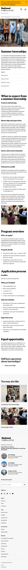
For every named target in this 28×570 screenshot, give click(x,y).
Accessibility (4, 520)
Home (2, 16)
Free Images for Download (7, 538)
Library (2, 548)
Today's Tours (4, 517)
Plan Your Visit (4, 512)
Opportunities (7, 16)
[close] (26, 2)
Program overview (5, 79)
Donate (2, 529)
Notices (2, 565)
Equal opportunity (5, 86)
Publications (4, 556)
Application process (5, 82)
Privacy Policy (3, 567)
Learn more (12, 4)
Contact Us (3, 506)
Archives (3, 551)
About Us (3, 500)
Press (2, 503)
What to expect (4, 75)
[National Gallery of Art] (14, 439)
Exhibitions (3, 523)
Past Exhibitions (4, 554)
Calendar (3, 515)
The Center (3, 543)
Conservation (4, 546)
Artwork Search (4, 541)
